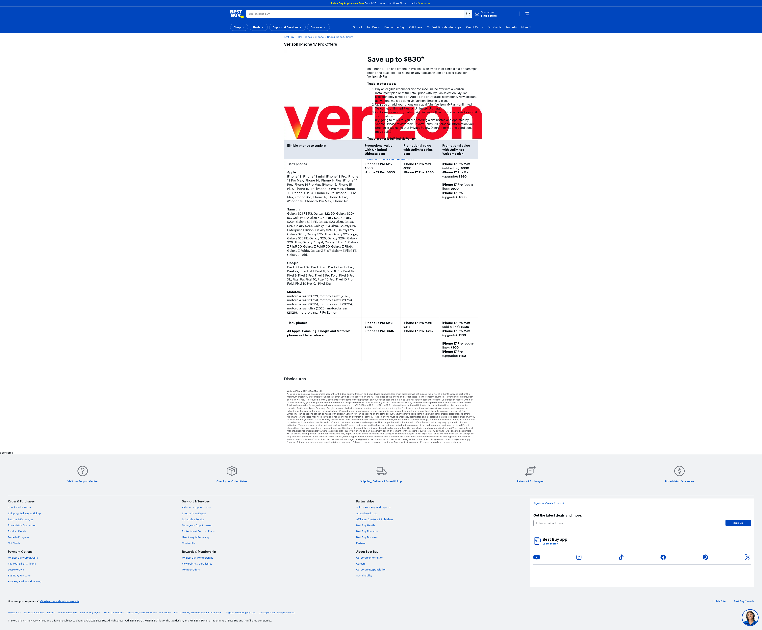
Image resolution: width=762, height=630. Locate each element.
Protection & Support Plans (198, 531)
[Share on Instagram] (579, 557)
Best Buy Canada (744, 601)
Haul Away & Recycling (195, 537)
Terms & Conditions (34, 612)
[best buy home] (237, 14)
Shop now (424, 3)
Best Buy (289, 36)
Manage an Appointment (197, 525)
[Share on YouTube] (536, 557)
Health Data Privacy (114, 612)
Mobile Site (718, 601)
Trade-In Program (18, 537)
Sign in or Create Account (548, 503)
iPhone (319, 36)
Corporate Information (369, 557)
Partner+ (361, 543)
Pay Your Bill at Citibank (22, 563)
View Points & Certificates (197, 563)
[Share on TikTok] (621, 557)
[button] (486, 13)
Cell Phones (305, 36)
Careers (360, 563)
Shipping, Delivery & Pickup (24, 513)
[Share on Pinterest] (705, 557)
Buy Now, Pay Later (19, 575)
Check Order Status (19, 507)
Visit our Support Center (196, 507)
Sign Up (738, 522)
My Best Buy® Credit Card (23, 557)
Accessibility (14, 612)
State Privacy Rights (90, 612)
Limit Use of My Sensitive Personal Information (198, 612)
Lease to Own (16, 569)
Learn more (550, 543)
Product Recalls (17, 531)
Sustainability (364, 575)
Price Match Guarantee (21, 525)
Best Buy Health (365, 525)
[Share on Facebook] (663, 557)
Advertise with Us (366, 513)
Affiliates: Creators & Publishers (374, 519)
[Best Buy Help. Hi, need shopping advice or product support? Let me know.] (750, 617)
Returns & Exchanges (20, 519)
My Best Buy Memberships (197, 557)
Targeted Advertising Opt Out (240, 612)
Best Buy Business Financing (24, 581)
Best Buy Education (367, 531)
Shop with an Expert (194, 513)
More (524, 27)
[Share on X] (748, 557)
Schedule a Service (193, 519)
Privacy (51, 612)
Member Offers (191, 569)
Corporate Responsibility (371, 569)
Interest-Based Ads (67, 612)
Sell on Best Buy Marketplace (373, 507)
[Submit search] (468, 14)
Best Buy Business (366, 537)
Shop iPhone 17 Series (340, 36)
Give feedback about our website (59, 601)
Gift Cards (14, 543)
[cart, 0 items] (527, 14)
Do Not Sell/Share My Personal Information (149, 612)
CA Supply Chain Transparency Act (277, 612)
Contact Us (188, 543)
